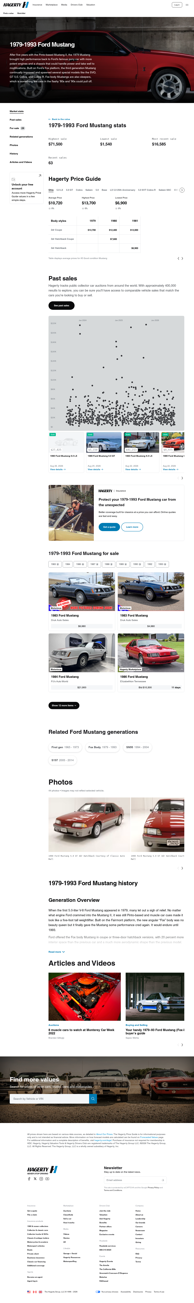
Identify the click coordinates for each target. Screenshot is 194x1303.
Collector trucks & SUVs (37, 1234)
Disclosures (138, 1292)
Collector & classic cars (37, 1230)
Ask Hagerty (104, 1219)
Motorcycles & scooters (37, 1242)
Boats (29, 1250)
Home (138, 1211)
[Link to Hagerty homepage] (42, 1170)
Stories (66, 1238)
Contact (138, 1234)
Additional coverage (36, 1266)
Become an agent (34, 1277)
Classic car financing (36, 1262)
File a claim (32, 1215)
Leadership (140, 1219)
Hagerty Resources (71, 1257)
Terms (138, 1262)
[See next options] (182, 190)
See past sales (61, 305)
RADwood (103, 1281)
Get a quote (109, 527)
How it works (68, 1223)
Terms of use (159, 1292)
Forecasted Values (149, 1137)
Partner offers (105, 1227)
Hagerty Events (106, 1261)
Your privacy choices (109, 1292)
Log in (177, 5)
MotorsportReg (69, 1261)
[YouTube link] (47, 1179)
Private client (33, 1254)
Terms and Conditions (113, 1190)
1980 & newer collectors (37, 1226)
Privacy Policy (153, 1187)
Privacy (138, 1258)
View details (56, 469)
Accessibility (126, 1292)
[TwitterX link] (35, 1179)
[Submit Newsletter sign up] (163, 1180)
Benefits (103, 1223)
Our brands (140, 1223)
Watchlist (21, 13)
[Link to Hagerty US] (29, 1292)
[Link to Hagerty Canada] (34, 1292)
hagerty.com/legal (103, 1140)
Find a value (8, 13)
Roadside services (107, 1246)
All (64, 1242)
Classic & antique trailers (38, 1238)
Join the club (104, 1211)
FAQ (137, 1254)
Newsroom (140, 1230)
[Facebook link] (29, 1179)
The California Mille (107, 1269)
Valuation (103, 1215)
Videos (66, 1234)
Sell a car (67, 1219)
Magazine (103, 1230)
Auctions (67, 1211)
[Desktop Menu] (187, 5)
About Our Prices (104, 1134)
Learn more (132, 527)
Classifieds (68, 1215)
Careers (139, 1227)
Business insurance (36, 1258)
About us (139, 1215)
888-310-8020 (105, 1250)
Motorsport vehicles (36, 1246)
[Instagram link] (41, 1179)
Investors (139, 1238)
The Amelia (104, 1265)
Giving (138, 1242)
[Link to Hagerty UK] (40, 1292)
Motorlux (103, 1277)
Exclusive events (106, 1234)
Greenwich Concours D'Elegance (113, 1273)
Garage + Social (70, 1253)
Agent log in (32, 1281)
